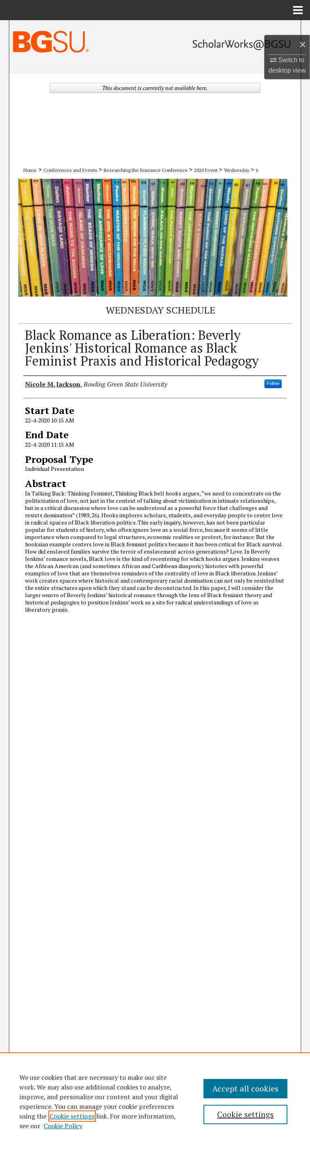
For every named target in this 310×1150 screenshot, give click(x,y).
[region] (155, 1101)
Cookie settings (72, 1116)
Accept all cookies (245, 1088)
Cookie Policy (63, 1125)
